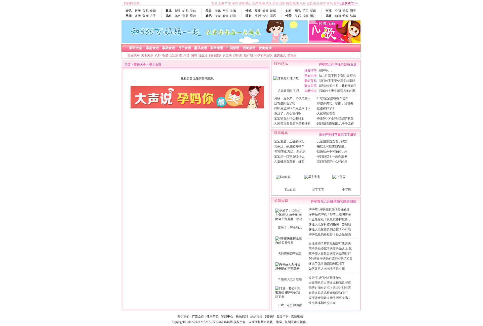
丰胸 (233, 11)
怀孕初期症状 (263, 55)
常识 (265, 16)
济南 (262, 3)
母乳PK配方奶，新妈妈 (289, 151)
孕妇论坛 (310, 75)
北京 (214, 3)
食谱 (153, 11)
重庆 (248, 3)
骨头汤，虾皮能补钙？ (289, 146)
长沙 (275, 3)
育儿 (145, 11)
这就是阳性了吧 (288, 91)
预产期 (248, 55)
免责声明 (282, 316)
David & (290, 189)
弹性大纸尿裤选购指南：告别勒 (330, 224)
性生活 (203, 55)
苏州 (337, 3)
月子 (153, 16)
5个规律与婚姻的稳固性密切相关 (330, 258)
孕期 (129, 16)
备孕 (138, 16)
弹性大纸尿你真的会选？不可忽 (330, 229)
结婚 (353, 16)
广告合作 (198, 316)
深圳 (235, 3)
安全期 (227, 55)
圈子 (353, 11)
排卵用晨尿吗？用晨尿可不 (292, 108)
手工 (305, 11)
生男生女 (280, 55)
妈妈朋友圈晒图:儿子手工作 (335, 123)
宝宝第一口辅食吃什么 (289, 156)
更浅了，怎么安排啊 (287, 113)
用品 (298, 11)
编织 (194, 55)
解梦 (265, 11)
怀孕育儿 (325, 64)
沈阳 (282, 3)
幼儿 (185, 11)
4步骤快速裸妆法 (289, 253)
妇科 (289, 11)
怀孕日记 (338, 134)
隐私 (340, 201)
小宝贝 (346, 189)
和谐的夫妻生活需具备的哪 (337, 91)
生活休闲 (338, 64)
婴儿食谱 (155, 64)
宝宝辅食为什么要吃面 (289, 118)
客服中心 (227, 316)
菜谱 (313, 11)
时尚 (233, 16)
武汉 (269, 3)
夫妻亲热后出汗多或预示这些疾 (330, 282)
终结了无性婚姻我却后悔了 (327, 263)
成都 (241, 3)
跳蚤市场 (350, 64)
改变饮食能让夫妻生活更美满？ (330, 298)
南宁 (323, 3)
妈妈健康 (215, 55)
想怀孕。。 (326, 70)
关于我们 (183, 316)
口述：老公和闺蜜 (290, 305)
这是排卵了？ (326, 108)
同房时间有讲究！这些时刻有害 (330, 288)
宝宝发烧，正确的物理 (289, 141)
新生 (178, 11)
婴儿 (169, 11)
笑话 (298, 16)
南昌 (316, 3)
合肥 (309, 3)
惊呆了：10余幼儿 (290, 227)
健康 (334, 201)
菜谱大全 (140, 64)
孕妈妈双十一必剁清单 (332, 156)
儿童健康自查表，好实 (289, 161)
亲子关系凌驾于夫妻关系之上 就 (330, 248)
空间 (338, 11)
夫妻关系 (147, 55)
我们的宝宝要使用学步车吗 (337, 81)
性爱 (289, 16)
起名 (178, 16)
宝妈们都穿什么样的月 (332, 161)
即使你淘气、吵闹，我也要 (335, 103)
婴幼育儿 (310, 81)
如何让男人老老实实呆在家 (327, 268)
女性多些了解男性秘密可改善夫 (330, 243)
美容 (209, 11)
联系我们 (242, 316)
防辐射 (292, 55)
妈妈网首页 (131, 3)
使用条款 (213, 316)
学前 (193, 11)
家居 (273, 16)
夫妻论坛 (310, 91)
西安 (289, 3)
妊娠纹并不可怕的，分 (332, 151)
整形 (225, 11)
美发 (218, 16)
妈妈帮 (269, 316)
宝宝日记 (350, 134)
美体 (218, 11)
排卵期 (237, 55)
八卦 (158, 55)
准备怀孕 (310, 70)
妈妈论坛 (256, 316)
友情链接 (297, 316)
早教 (193, 16)
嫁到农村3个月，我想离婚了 (338, 86)
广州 (228, 3)
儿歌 (329, 16)
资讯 (129, 11)
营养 (185, 16)
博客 (345, 11)
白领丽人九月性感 (290, 279)
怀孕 (138, 11)
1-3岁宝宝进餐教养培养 (332, 98)
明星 (165, 55)
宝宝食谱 (176, 55)
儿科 (169, 16)
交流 (329, 11)
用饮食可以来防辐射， (332, 146)
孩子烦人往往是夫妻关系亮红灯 (330, 253)
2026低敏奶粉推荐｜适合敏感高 (330, 234)
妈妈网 (228, 322)
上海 (221, 3)
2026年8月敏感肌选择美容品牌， (330, 209)
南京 (303, 3)
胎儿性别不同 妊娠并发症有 (337, 75)
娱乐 (273, 11)
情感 (249, 11)
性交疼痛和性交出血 (322, 303)
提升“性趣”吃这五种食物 (325, 277)
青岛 (330, 3)
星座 (258, 11)
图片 (313, 16)
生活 (258, 16)
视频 (305, 16)
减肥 (209, 16)
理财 (249, 16)
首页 (128, 64)
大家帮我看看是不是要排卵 (292, 123)
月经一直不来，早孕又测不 (292, 98)
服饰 (225, 16)
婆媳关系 (134, 55)
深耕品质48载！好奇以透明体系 (330, 214)
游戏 (345, 16)
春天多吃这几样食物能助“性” (328, 293)
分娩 (145, 16)
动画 (338, 16)
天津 (255, 3)
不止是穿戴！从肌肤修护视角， (330, 219)
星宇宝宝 (318, 189)
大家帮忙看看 (326, 113)
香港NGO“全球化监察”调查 (335, 118)
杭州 (296, 3)
